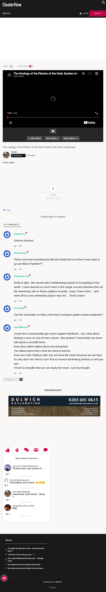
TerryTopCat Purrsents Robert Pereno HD (24, 565)
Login (8, 210)
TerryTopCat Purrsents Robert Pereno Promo (25, 568)
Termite (14, 152)
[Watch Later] (53, 131)
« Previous (8, 379)
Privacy (53, 587)
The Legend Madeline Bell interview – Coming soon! (25, 559)
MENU (8, 13)
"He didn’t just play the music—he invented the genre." (26, 549)
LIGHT (6, 66)
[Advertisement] (53, 38)
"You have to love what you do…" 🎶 (22, 555)
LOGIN (85, 13)
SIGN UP (97, 13)
